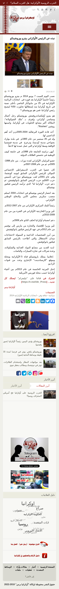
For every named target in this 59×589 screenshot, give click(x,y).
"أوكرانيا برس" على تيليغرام (50, 9)
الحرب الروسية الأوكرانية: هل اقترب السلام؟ (33, 3)
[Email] (18, 300)
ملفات (18, 570)
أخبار (34, 567)
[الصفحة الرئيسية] (22, 18)
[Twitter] (47, 300)
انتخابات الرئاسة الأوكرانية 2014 (23, 295)
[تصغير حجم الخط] (9, 91)
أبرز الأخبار (16, 385)
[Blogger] (38, 300)
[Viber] (23, 300)
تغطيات (28, 570)
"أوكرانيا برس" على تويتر (46, 9)
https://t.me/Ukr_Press (34, 282)
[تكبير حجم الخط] (11, 91)
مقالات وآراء (21, 567)
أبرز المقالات (39, 385)
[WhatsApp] (28, 300)
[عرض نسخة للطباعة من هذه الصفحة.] (5, 91)
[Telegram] (33, 300)
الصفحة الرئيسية (47, 567)
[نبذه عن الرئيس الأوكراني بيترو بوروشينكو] (29, 59)
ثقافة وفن (43, 295)
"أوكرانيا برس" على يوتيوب (42, 9)
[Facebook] (52, 300)
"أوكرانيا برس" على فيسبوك (54, 9)
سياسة (52, 295)
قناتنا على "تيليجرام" (29, 278)
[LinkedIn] (42, 300)
